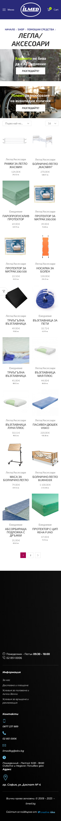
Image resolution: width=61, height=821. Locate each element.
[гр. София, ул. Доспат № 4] (5, 778)
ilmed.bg (31, 803)
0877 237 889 (10, 726)
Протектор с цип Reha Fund (45, 530)
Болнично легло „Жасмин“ (45, 165)
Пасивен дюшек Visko (45, 426)
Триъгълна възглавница (16, 322)
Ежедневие (15, 211)
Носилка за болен (45, 270)
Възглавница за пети (45, 322)
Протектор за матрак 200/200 (45, 217)
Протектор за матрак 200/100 (16, 270)
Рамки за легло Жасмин (15, 165)
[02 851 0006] (4, 733)
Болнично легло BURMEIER (45, 478)
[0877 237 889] (4, 721)
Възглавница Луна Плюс (16, 426)
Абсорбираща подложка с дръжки (16, 532)
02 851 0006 (14, 657)
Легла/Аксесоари (16, 159)
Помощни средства (40, 29)
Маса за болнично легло (15, 478)
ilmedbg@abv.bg (13, 750)
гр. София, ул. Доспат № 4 (22, 784)
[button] (8, 9)
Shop (21, 29)
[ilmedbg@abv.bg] (4, 745)
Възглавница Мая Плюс (45, 374)
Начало (10, 29)
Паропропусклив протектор (16, 217)
